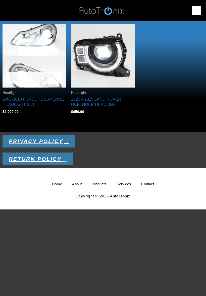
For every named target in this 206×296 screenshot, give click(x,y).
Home (57, 184)
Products (99, 184)
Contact (147, 184)
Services (124, 184)
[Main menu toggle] (196, 10)
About (77, 184)
